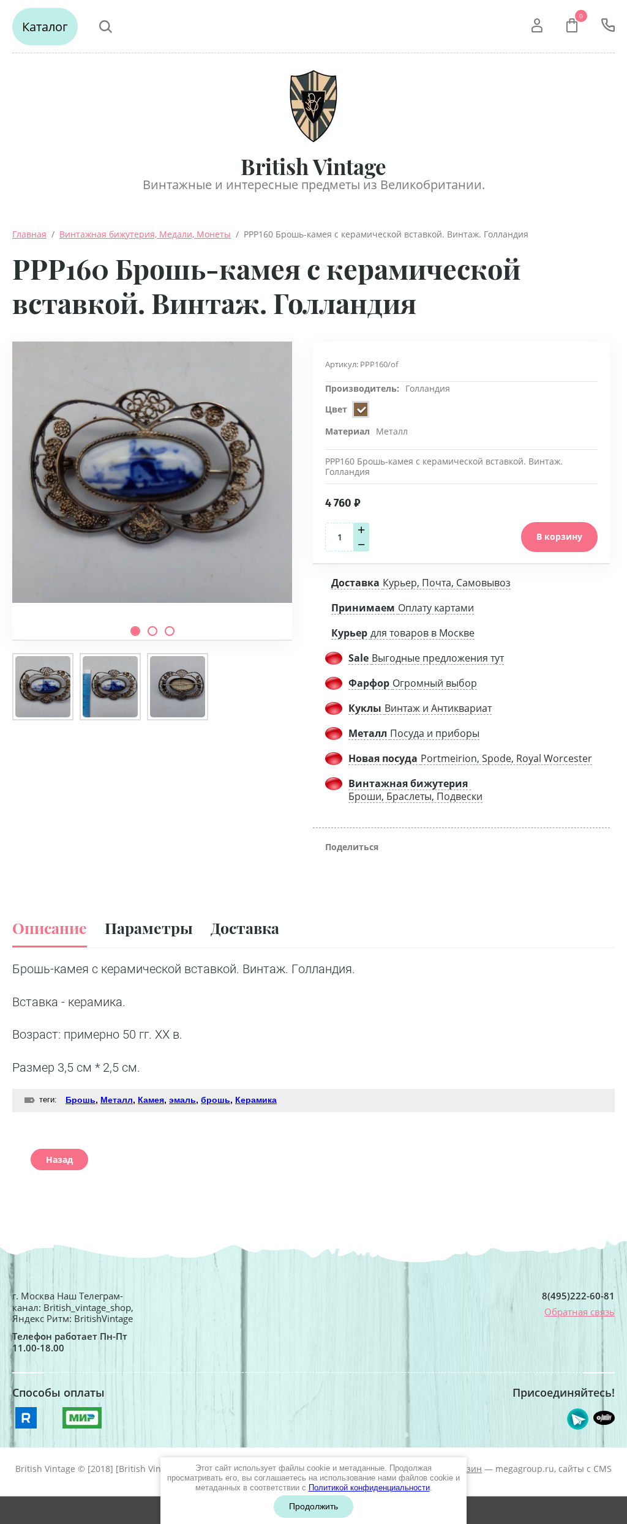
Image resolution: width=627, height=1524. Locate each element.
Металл (116, 1100)
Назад (59, 1159)
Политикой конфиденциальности (369, 1487)
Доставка (245, 927)
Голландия (427, 388)
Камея (151, 1100)
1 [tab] (135, 631)
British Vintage (313, 166)
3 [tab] (169, 631)
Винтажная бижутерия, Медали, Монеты (145, 234)
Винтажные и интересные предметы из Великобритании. (314, 184)
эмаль (182, 1100)
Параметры (149, 927)
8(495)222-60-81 (578, 1296)
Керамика (256, 1100)
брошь (215, 1100)
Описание (49, 927)
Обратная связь (579, 1311)
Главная (29, 234)
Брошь (81, 1100)
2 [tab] (152, 631)
